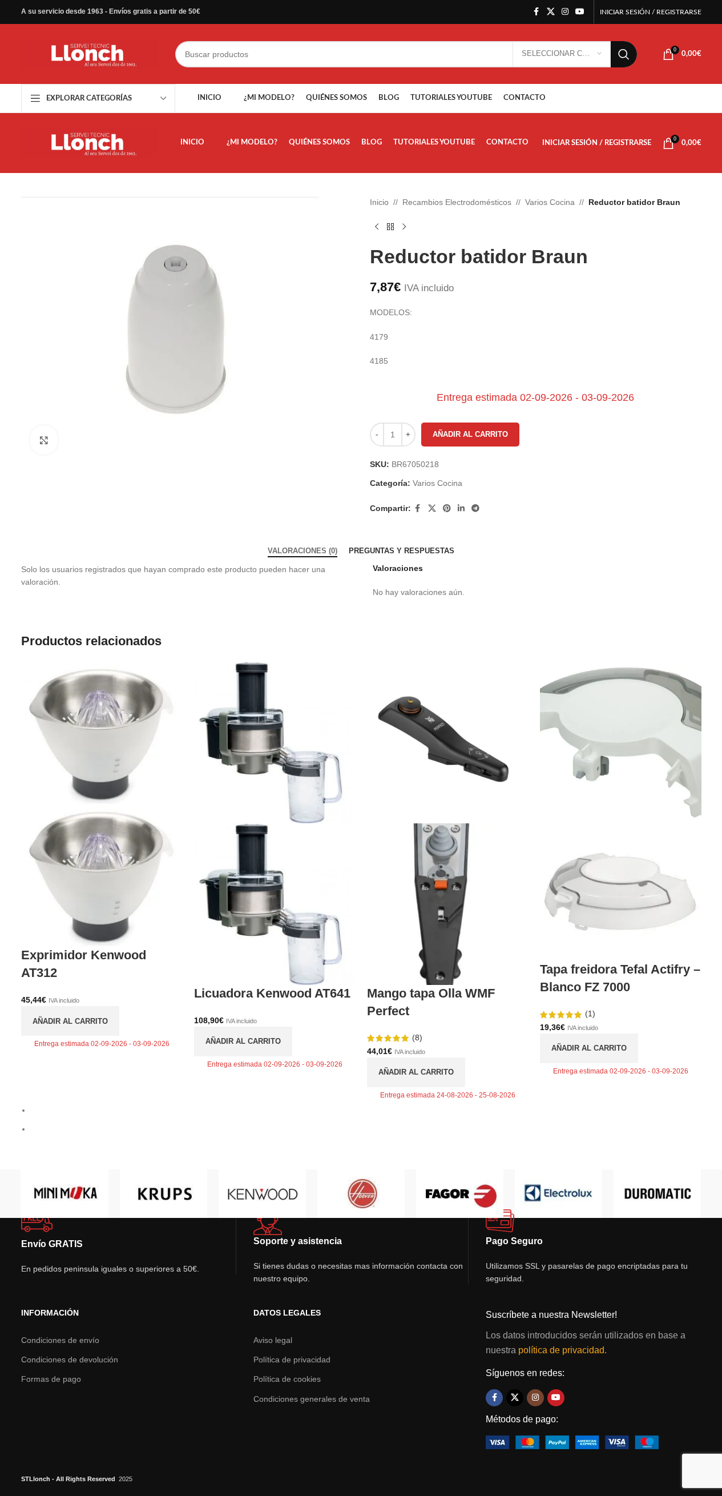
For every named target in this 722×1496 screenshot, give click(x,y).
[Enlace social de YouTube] (580, 11)
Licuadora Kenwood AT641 (272, 993)
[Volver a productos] (390, 227)
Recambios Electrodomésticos (456, 202)
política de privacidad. (562, 1350)
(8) (416, 1037)
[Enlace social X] (550, 11)
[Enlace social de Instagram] (565, 11)
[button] (18, 329)
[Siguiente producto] (404, 227)
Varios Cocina (550, 202)
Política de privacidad (291, 1359)
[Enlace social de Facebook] (536, 11)
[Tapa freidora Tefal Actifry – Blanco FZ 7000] (620, 741)
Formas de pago (51, 1379)
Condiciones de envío (60, 1340)
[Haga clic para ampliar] (44, 439)
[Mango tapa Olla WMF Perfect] (448, 741)
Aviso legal (272, 1340)
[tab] (302, 551)
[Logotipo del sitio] (89, 53)
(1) (589, 1013)
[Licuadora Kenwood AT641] (275, 741)
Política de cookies (287, 1379)
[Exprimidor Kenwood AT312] (102, 732)
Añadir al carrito (470, 434)
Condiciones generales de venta (311, 1398)
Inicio (379, 202)
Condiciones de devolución (69, 1359)
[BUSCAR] (624, 54)
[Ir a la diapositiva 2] (366, 1129)
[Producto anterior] (377, 227)
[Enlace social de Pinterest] (446, 508)
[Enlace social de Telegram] (475, 508)
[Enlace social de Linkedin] (461, 508)
